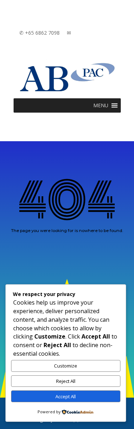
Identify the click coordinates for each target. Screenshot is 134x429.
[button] (100, 105)
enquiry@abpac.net (93, 32)
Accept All (65, 396)
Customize (65, 366)
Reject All (65, 381)
